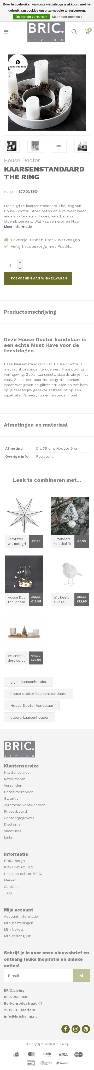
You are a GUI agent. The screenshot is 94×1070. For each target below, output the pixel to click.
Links (8, 837)
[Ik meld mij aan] (81, 975)
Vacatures (12, 831)
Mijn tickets (14, 929)
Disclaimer (13, 824)
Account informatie (21, 916)
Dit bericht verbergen (31, 17)
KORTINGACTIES (18, 867)
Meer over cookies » (67, 17)
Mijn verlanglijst (17, 936)
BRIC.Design (14, 861)
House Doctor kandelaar (31, 705)
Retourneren (14, 779)
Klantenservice (17, 772)
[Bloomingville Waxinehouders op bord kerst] (24, 632)
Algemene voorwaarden (24, 805)
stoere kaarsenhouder (29, 717)
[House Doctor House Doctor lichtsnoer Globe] (24, 574)
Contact (11, 886)
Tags (8, 893)
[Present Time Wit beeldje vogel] (70, 574)
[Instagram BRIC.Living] (76, 1029)
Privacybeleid (15, 811)
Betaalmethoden (18, 792)
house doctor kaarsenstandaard (38, 693)
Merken (10, 880)
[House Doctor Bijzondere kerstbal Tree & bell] (70, 516)
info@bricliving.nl (20, 1016)
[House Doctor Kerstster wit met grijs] (24, 516)
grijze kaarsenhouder (28, 682)
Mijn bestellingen (18, 923)
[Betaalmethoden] (16, 1054)
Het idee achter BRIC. (23, 874)
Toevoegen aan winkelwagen (38, 278)
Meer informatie (18, 226)
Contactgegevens (19, 818)
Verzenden (13, 785)
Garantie (11, 798)
